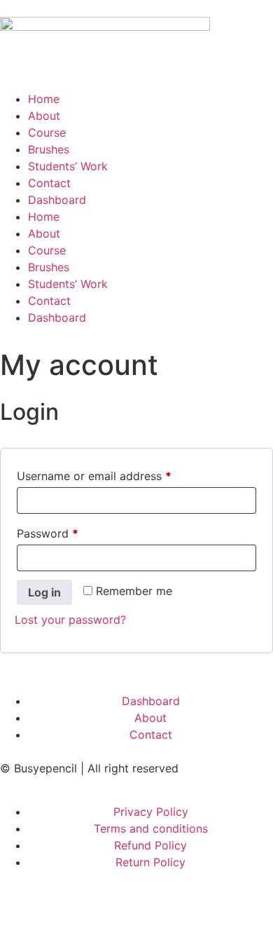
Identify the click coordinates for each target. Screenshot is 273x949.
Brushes (48, 149)
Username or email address (117, 474)
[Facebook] (17, 904)
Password (71, 531)
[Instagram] (108, 904)
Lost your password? (70, 620)
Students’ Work (68, 166)
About (44, 116)
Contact (49, 183)
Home (43, 99)
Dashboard (57, 200)
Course (47, 132)
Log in (44, 592)
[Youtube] (199, 904)
